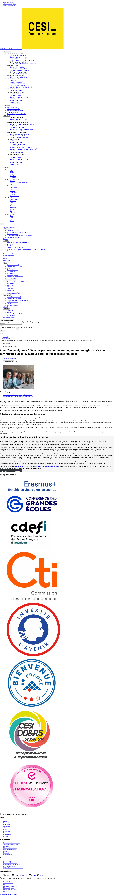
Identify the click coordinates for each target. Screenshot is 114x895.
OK (1, 325)
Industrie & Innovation (10, 863)
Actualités (6, 338)
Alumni (5, 828)
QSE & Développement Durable (13, 868)
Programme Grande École (11, 843)
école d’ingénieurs (19, 466)
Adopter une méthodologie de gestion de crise (17, 395)
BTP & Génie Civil (8, 861)
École (5, 821)
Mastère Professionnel (10, 848)
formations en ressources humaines (47, 466)
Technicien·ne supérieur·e (11, 844)
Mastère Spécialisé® (9, 849)
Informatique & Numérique (11, 864)
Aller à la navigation (9, 4)
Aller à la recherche (9, 5)
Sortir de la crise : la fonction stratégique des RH (18, 396)
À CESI (46, 443)
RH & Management (9, 866)
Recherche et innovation (10, 823)
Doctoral (6, 853)
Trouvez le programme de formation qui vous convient (16, 327)
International (7, 824)
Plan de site (7, 834)
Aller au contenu (8, 2)
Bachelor (6, 846)
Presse (5, 829)
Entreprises (6, 831)
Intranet (5, 836)
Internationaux (7, 854)
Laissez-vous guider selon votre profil (11, 322)
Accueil (5, 337)
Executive (6, 851)
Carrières (6, 833)
